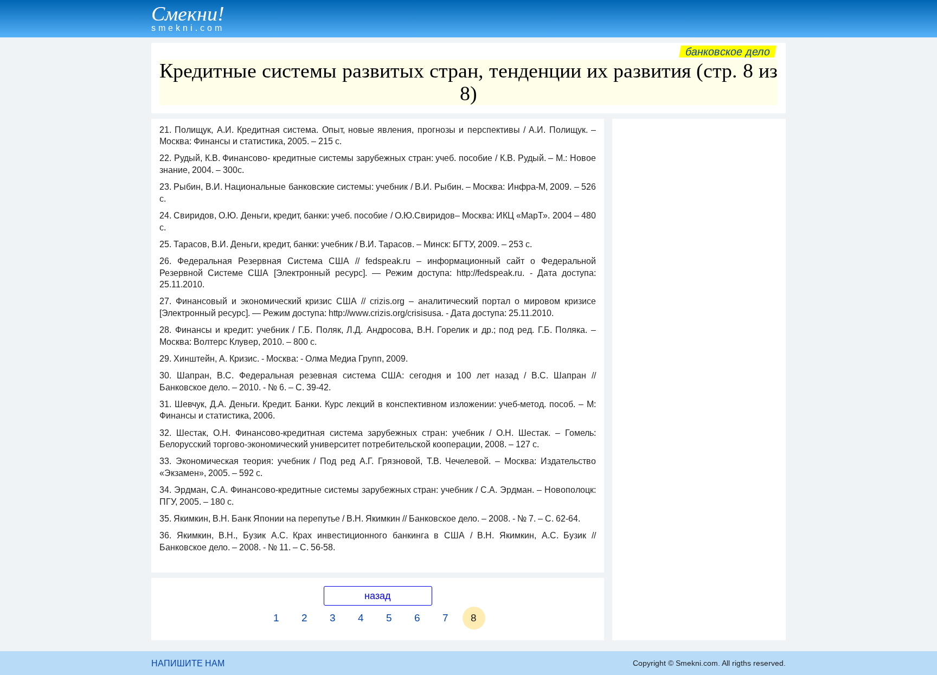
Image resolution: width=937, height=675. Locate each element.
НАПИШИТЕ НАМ (187, 663)
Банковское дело (727, 51)
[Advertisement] (699, 286)
